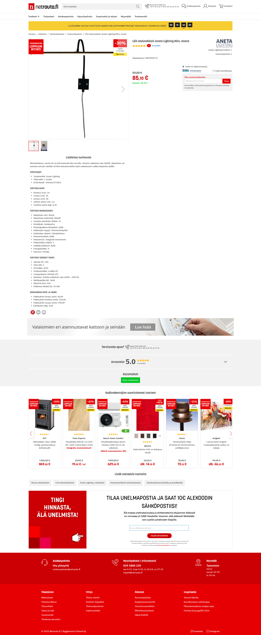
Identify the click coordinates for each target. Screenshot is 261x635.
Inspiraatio (190, 592)
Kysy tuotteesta (130, 380)
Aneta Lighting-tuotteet (219, 50)
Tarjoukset (48, 16)
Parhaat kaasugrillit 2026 (196, 610)
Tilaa (226, 81)
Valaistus (42, 34)
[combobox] (101, 6)
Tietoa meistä (93, 597)
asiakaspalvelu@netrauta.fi (66, 569)
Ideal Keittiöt (141, 615)
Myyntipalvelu (84, 16)
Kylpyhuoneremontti (145, 601)
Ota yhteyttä (61, 565)
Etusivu (32, 34)
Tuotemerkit (141, 16)
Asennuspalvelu (143, 597)
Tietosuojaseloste (95, 606)
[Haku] (138, 6)
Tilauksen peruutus (50, 619)
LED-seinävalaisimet (64, 482)
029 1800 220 (132, 565)
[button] (123, 89)
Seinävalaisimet (57, 34)
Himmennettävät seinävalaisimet (125, 482)
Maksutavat (47, 597)
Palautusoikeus (49, 601)
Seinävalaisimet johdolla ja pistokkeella (165, 482)
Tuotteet (32, 16)
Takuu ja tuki (47, 610)
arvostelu (154, 45)
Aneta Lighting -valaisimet (92, 482)
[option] (136, 436)
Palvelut (139, 592)
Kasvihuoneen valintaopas (197, 601)
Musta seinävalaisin (40, 482)
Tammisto (212, 565)
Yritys (89, 592)
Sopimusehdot (93, 610)
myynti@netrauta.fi (132, 572)
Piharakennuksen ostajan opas (199, 606)
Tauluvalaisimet (74, 34)
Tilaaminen (47, 592)
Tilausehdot (47, 606)
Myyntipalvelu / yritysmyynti (139, 561)
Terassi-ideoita (191, 597)
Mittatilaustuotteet (144, 610)
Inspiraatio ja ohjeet (106, 16)
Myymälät (126, 16)
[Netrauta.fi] (43, 6)
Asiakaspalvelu (66, 16)
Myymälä (211, 561)
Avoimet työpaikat (95, 601)
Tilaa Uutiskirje (159, 535)
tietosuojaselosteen (163, 545)
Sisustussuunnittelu (145, 606)
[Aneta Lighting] (224, 43)
